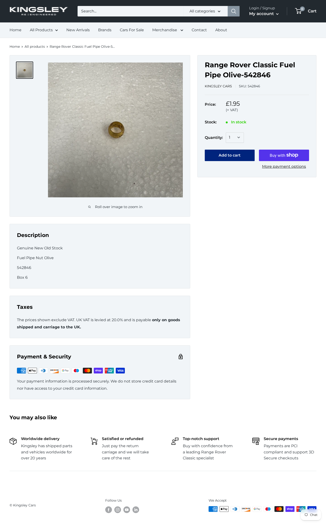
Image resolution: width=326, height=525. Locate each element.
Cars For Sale (132, 30)
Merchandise (165, 30)
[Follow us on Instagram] (117, 509)
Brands (104, 30)
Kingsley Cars (218, 86)
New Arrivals (78, 30)
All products (35, 46)
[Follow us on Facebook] (108, 509)
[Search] (234, 11)
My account (262, 13)
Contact (199, 30)
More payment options (284, 166)
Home (15, 30)
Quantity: (214, 137)
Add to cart (230, 155)
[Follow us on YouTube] (126, 509)
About (221, 30)
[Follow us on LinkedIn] (135, 509)
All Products (41, 30)
